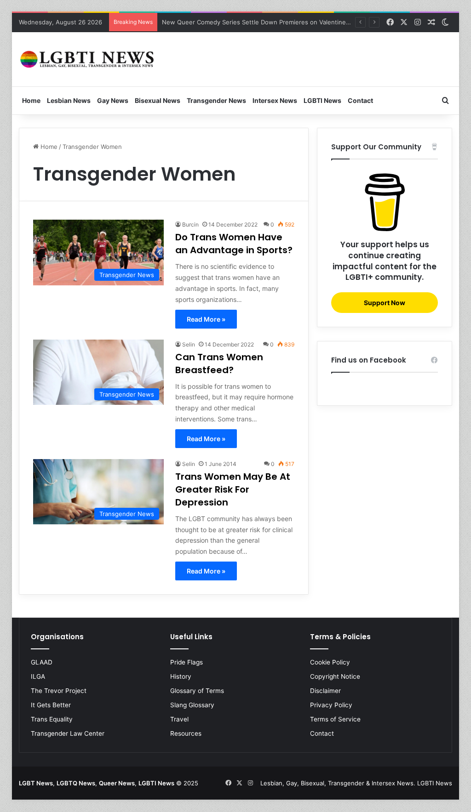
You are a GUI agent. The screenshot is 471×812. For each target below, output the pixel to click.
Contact (360, 100)
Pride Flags (186, 662)
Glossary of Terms (197, 690)
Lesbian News (69, 100)
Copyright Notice (335, 676)
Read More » (206, 319)
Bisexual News (157, 100)
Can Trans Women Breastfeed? (219, 363)
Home (31, 100)
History (180, 676)
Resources (185, 733)
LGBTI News (322, 100)
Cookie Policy (330, 662)
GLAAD (41, 662)
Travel (179, 719)
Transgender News (216, 100)
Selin (188, 344)
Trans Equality (52, 719)
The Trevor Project (58, 690)
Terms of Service (335, 719)
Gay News (112, 100)
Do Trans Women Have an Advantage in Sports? (234, 243)
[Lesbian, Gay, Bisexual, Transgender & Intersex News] (88, 59)
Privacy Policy (331, 705)
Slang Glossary (192, 705)
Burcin (190, 224)
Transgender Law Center (67, 733)
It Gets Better (51, 705)
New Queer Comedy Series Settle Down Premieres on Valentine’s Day (262, 22)
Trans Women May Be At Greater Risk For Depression (232, 489)
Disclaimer (325, 690)
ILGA (38, 676)
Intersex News (275, 100)
